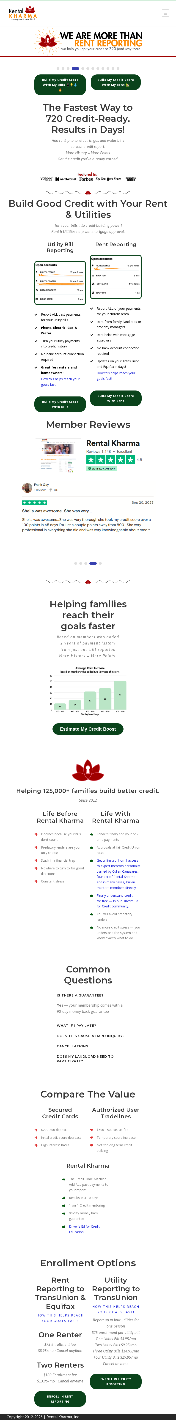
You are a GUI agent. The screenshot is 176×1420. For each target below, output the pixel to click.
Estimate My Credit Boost (88, 729)
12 (118, 68)
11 (113, 68)
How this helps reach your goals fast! (60, 1318)
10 (108, 68)
